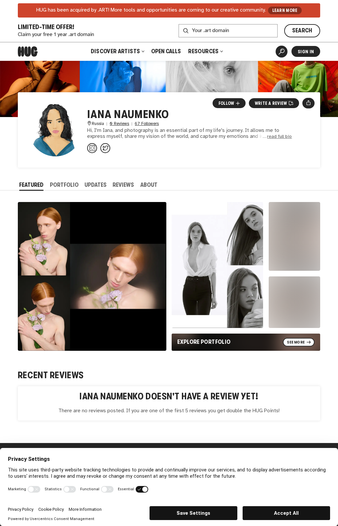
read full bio (279, 136)
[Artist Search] (281, 52)
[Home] (28, 51)
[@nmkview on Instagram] (92, 148)
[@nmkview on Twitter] (105, 148)
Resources (204, 51)
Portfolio (64, 185)
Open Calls (166, 51)
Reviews (123, 185)
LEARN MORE (285, 10)
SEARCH (302, 30)
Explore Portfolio (203, 342)
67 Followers (147, 124)
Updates (95, 185)
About (148, 185)
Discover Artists (115, 51)
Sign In (306, 51)
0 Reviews (119, 124)
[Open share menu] (308, 103)
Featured (31, 185)
